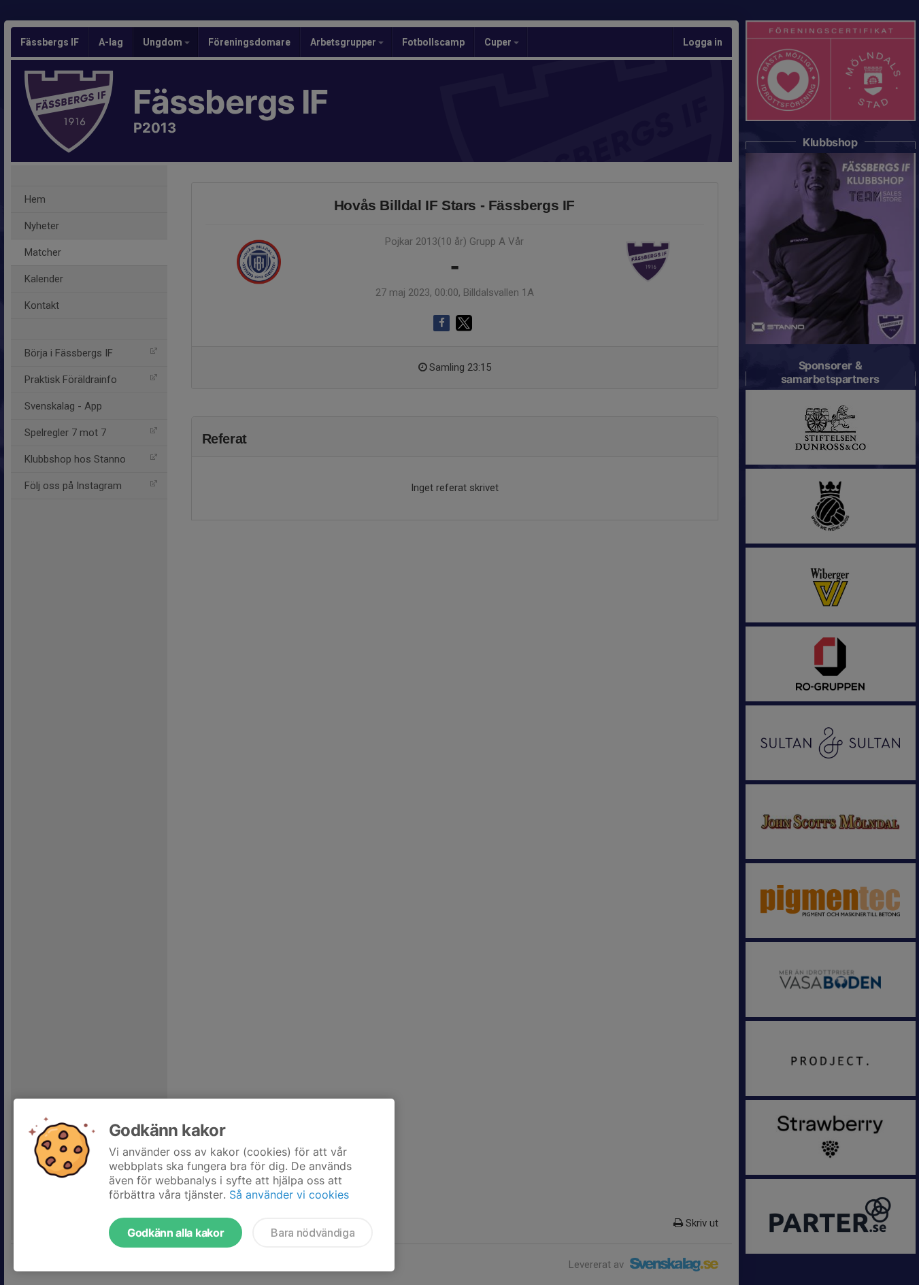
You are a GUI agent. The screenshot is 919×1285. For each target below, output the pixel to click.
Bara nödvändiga (312, 1232)
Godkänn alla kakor (175, 1232)
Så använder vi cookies (289, 1194)
